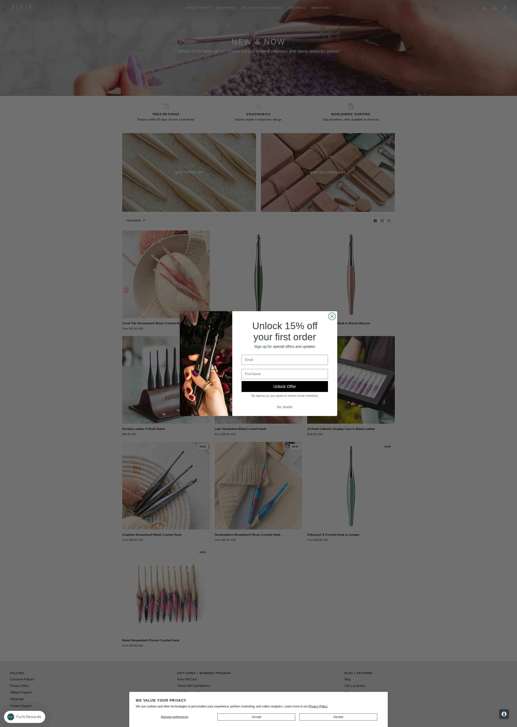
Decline (338, 717)
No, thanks (284, 407)
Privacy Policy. (318, 706)
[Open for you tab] (504, 714)
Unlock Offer (284, 386)
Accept (256, 717)
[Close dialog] (332, 316)
